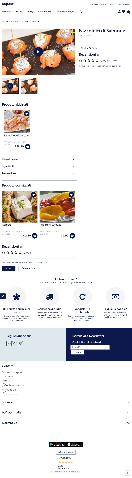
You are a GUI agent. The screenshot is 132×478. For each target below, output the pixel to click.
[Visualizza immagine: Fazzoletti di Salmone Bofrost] (29, 86)
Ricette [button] (19, 11)
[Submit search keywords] (80, 11)
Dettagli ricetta (10, 159)
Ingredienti (8, 166)
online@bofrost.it (15, 385)
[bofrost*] (8, 4)
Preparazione (9, 173)
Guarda (114, 61)
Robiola (6, 225)
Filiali (4, 381)
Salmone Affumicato (16, 135)
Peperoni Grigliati (50, 225)
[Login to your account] (119, 11)
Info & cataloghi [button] (65, 11)
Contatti (126, 4)
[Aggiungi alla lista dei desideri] (26, 113)
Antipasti (14, 21)
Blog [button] (30, 11)
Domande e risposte (12, 372)
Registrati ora (28, 268)
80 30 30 (11, 390)
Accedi (8, 268)
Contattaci (7, 377)
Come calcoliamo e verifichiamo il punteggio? (100, 66)
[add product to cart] (27, 146)
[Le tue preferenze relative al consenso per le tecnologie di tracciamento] (127, 473)
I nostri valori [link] (45, 11)
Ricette (5, 21)
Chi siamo (94, 4)
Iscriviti (77, 352)
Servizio (104, 4)
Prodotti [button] (6, 11)
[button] (123, 11)
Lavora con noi (115, 4)
